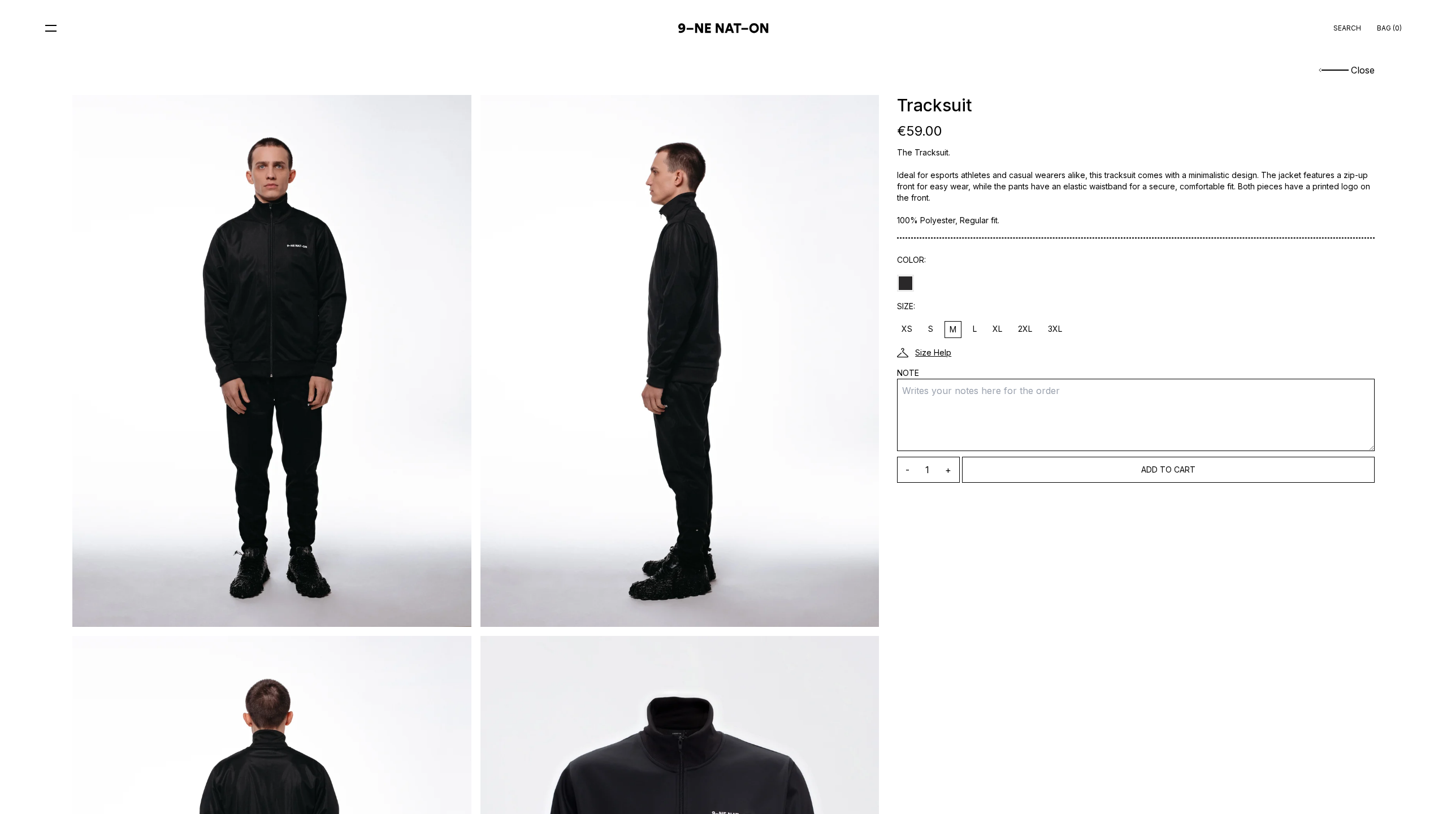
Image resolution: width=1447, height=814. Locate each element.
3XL (1055, 329)
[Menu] (51, 28)
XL (997, 329)
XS (907, 329)
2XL (1025, 329)
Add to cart (1168, 469)
